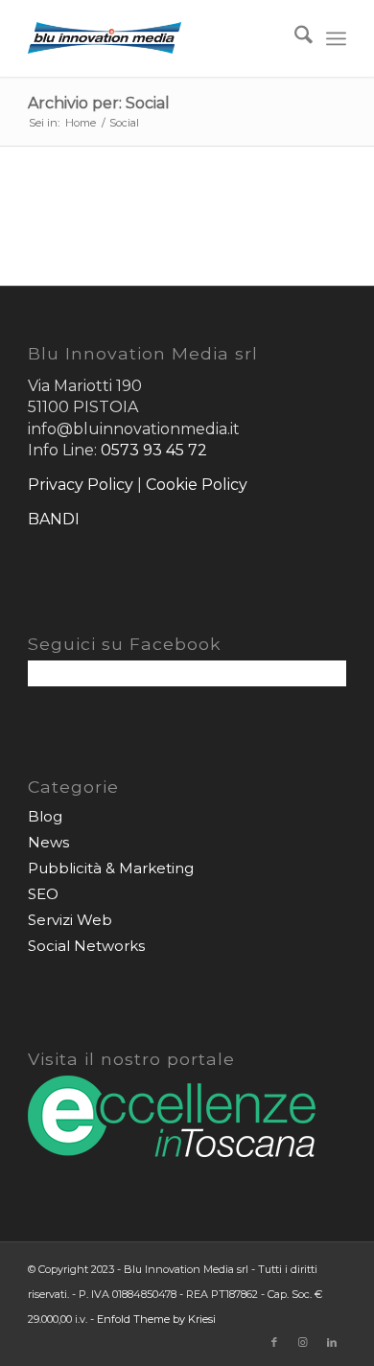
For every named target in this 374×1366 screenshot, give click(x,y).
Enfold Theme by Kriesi (156, 1319)
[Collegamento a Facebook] (274, 1342)
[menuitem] (294, 38)
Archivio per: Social (99, 103)
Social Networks (86, 946)
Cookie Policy (196, 484)
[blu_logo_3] (155, 38)
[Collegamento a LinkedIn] (331, 1342)
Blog (45, 816)
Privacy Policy (80, 484)
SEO (43, 894)
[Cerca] (294, 38)
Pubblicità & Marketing (111, 868)
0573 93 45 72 (154, 450)
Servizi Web (70, 920)
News (48, 842)
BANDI (54, 519)
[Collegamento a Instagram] (303, 1342)
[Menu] (336, 38)
